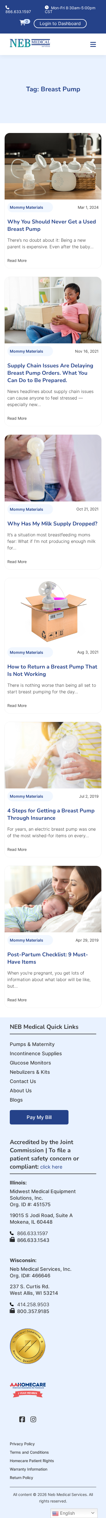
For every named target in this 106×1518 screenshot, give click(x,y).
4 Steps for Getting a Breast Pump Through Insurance (51, 814)
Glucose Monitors (30, 1063)
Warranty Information (28, 1469)
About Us (21, 1090)
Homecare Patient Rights (32, 1460)
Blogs (16, 1100)
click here (51, 1167)
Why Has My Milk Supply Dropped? (52, 523)
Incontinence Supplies (36, 1053)
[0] (23, 24)
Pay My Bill (39, 1117)
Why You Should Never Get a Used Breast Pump (51, 225)
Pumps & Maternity (32, 1044)
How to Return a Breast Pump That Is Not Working (52, 670)
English (67, 1513)
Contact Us (23, 1081)
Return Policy (21, 1477)
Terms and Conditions (29, 1452)
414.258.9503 (32, 1304)
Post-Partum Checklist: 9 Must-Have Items (47, 958)
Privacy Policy (22, 1443)
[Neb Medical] (30, 45)
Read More (17, 260)
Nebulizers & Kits (30, 1072)
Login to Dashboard (60, 23)
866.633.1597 (18, 11)
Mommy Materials (26, 207)
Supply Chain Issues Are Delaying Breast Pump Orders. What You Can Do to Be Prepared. (50, 373)
